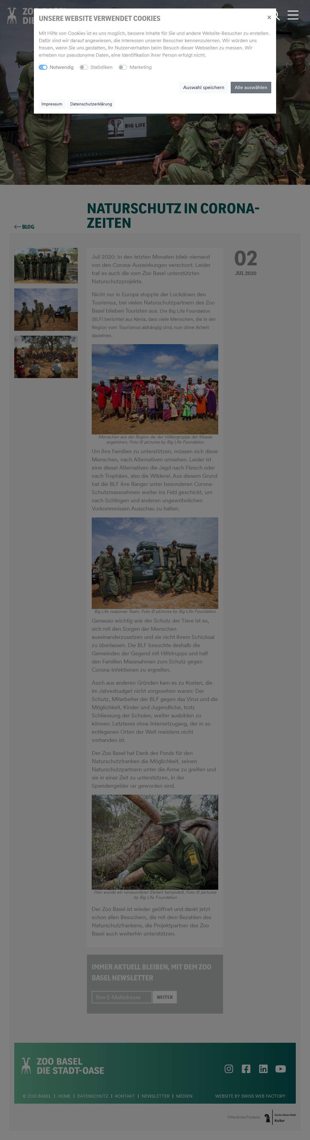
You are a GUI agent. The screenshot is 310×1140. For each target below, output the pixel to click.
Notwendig (62, 67)
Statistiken (102, 67)
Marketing (141, 67)
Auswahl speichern (203, 87)
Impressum (51, 103)
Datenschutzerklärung (91, 103)
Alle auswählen (251, 87)
